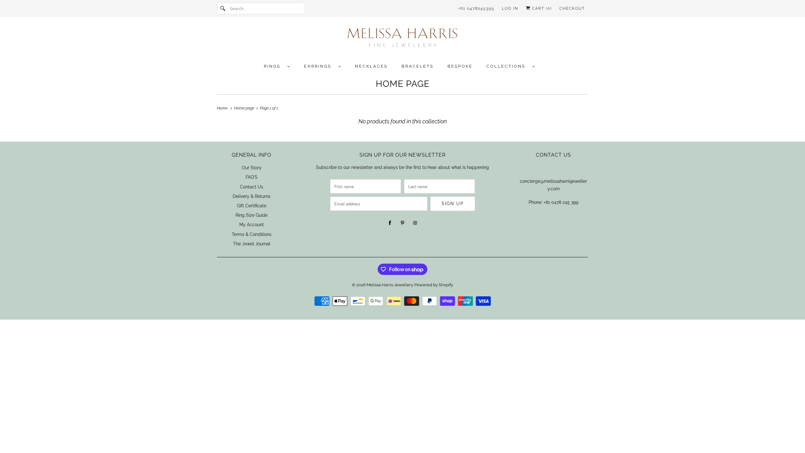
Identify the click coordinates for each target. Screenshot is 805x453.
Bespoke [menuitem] (460, 66)
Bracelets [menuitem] (418, 66)
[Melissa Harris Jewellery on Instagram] (415, 223)
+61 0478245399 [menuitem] (476, 8)
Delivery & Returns (251, 196)
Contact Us (251, 186)
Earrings (319, 66)
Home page (403, 84)
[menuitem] (280, 66)
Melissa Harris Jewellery (390, 284)
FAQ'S (252, 177)
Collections (507, 66)
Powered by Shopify (433, 284)
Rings (274, 66)
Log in (510, 8)
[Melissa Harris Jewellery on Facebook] (390, 223)
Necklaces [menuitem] (371, 66)
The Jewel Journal (251, 243)
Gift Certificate (251, 205)
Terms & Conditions (251, 234)
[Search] (223, 8)
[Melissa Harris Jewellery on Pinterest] (402, 223)
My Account (251, 224)
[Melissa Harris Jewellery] (402, 39)
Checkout (572, 8)
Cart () (541, 8)
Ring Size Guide (252, 215)
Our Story (252, 167)
